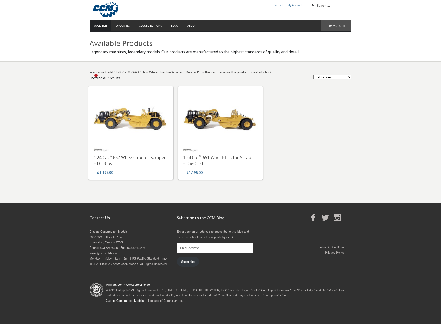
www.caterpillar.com (139, 284)
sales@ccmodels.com (104, 253)
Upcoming (123, 25)
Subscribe (188, 261)
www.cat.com (114, 284)
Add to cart (131, 121)
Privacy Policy (335, 252)
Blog (174, 25)
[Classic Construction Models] (133, 9)
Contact (278, 5)
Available (100, 25)
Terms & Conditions (331, 247)
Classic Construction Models (125, 300)
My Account (295, 5)
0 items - (336, 26)
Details (131, 133)
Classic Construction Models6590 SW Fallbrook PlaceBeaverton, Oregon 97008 (109, 236)
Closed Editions (150, 25)
